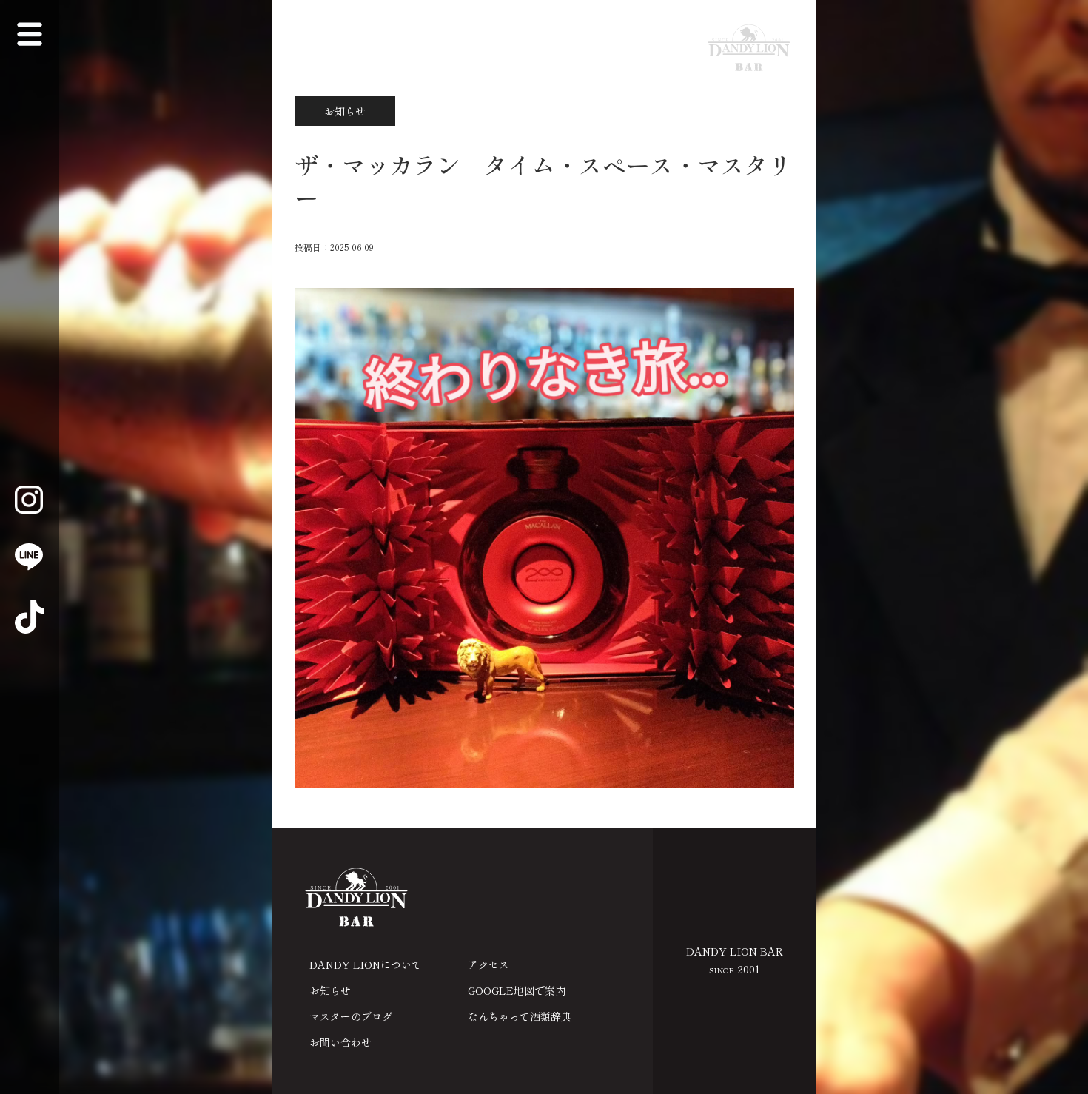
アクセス (488, 964)
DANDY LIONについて (365, 964)
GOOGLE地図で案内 (516, 990)
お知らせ (330, 990)
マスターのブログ (350, 1016)
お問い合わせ (340, 1042)
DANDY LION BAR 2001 (734, 960)
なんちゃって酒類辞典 (519, 1016)
